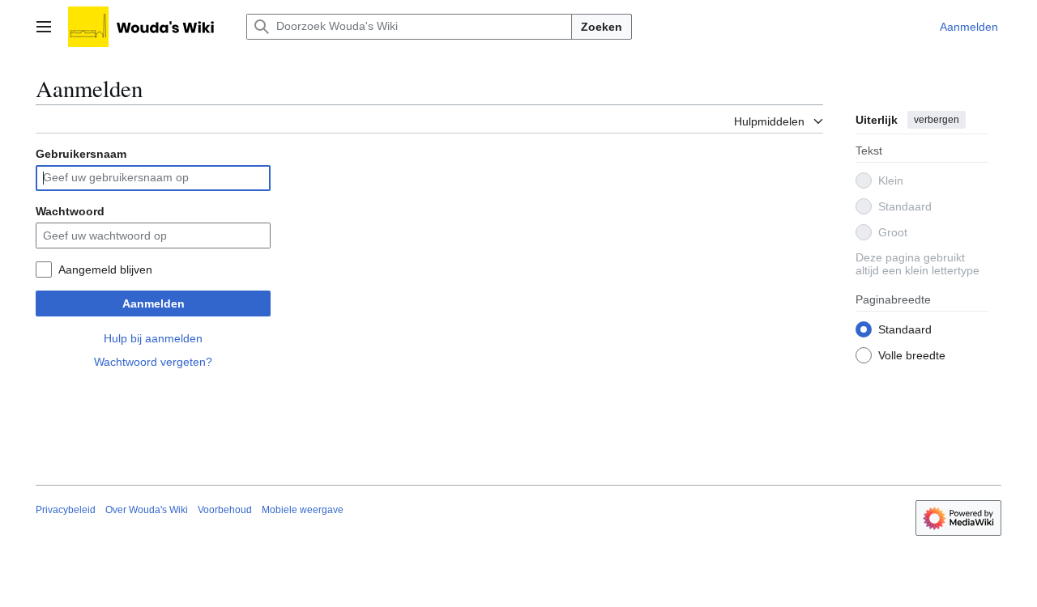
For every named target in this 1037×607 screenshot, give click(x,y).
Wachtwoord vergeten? (153, 361)
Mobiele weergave (303, 510)
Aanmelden (153, 303)
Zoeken (601, 26)
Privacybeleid (66, 510)
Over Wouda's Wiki (146, 510)
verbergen (936, 119)
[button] (44, 27)
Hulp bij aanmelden (153, 338)
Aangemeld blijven (105, 269)
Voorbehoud (225, 510)
